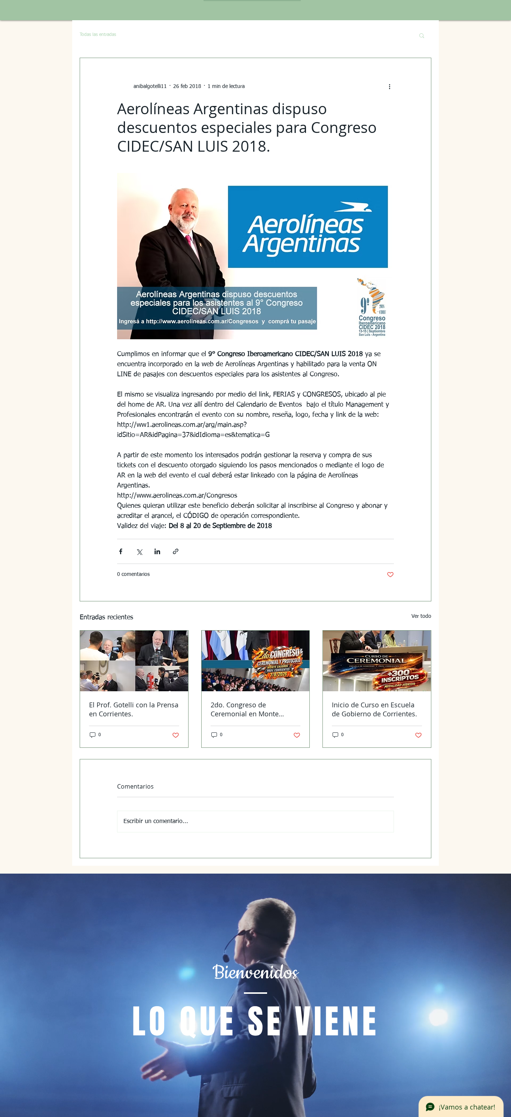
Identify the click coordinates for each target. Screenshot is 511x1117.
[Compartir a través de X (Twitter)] (139, 551)
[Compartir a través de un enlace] (175, 551)
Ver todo (421, 616)
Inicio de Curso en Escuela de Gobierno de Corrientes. (374, 709)
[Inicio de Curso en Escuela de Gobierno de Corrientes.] (377, 661)
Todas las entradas (98, 35)
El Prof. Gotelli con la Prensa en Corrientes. (133, 709)
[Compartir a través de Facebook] (120, 551)
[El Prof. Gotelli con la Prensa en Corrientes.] (134, 661)
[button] (421, 35)
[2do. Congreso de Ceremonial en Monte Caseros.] (256, 661)
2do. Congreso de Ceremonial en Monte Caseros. (245, 709)
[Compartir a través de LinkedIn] (157, 551)
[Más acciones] (389, 86)
